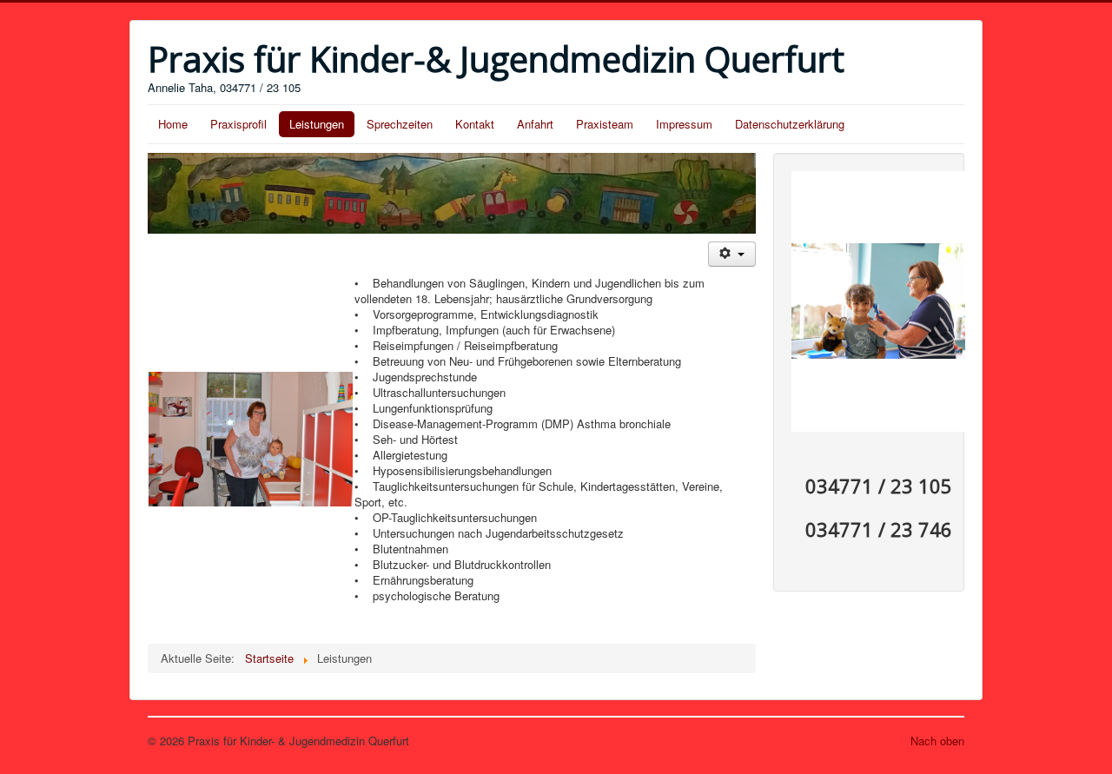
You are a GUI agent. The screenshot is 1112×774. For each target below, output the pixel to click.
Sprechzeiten (400, 124)
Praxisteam (604, 124)
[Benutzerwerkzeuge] (732, 254)
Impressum (684, 124)
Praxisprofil (238, 124)
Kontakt (474, 124)
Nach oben (937, 740)
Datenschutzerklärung (789, 124)
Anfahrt (535, 124)
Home (173, 124)
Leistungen (316, 124)
